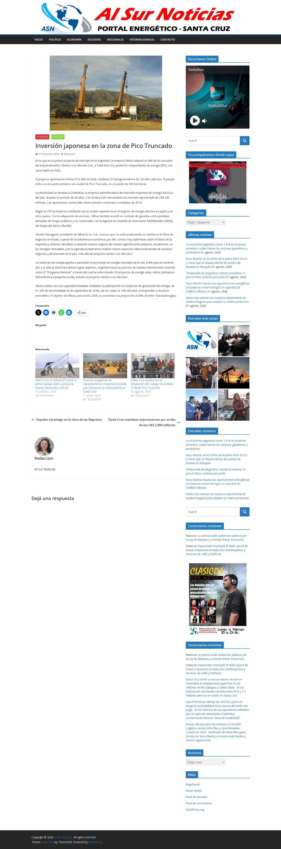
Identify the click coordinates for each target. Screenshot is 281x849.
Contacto (167, 39)
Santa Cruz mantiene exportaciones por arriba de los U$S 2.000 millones (141, 422)
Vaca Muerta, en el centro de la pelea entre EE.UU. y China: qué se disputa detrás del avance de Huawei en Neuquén (217, 263)
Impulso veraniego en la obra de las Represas (69, 419)
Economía (74, 39)
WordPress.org (195, 809)
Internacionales (142, 39)
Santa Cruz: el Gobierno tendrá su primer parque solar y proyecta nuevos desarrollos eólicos (56, 384)
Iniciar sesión (194, 790)
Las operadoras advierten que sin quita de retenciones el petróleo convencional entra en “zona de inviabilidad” (217, 714)
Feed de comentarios (199, 803)
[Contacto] (201, 340)
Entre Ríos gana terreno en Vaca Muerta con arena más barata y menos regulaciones (215, 736)
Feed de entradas (196, 797)
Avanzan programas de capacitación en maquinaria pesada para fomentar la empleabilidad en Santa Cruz (105, 385)
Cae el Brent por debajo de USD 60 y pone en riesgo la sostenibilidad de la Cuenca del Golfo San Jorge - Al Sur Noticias (217, 706)
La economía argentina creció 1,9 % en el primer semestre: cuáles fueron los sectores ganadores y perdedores (217, 248)
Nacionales (115, 39)
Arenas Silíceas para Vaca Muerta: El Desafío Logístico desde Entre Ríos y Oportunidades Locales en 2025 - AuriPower (213, 728)
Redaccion (69, 154)
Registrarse (193, 784)
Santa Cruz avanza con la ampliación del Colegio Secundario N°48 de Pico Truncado (152, 384)
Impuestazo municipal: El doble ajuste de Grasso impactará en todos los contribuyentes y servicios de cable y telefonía (217, 550)
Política (55, 39)
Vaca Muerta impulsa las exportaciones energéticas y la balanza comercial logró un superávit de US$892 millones (217, 287)
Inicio (39, 39)
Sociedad (94, 39)
